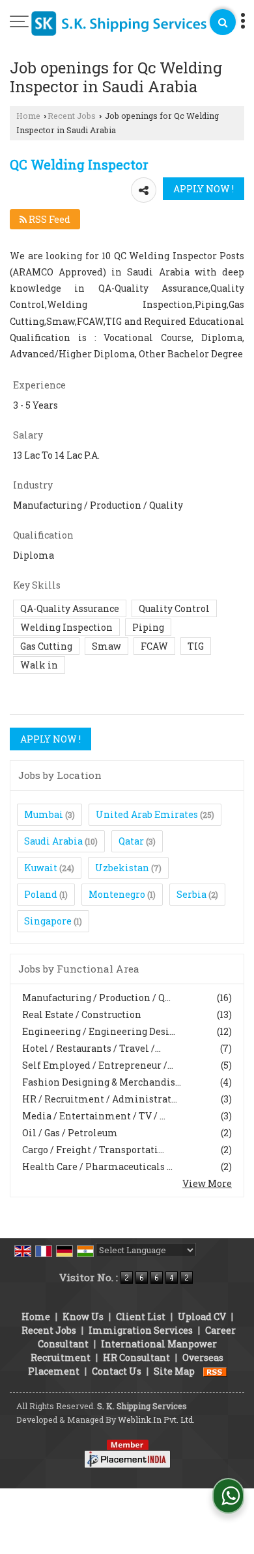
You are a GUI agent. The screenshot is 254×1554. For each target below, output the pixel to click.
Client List (140, 1316)
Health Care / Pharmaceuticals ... (97, 1166)
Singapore (48, 921)
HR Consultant (136, 1357)
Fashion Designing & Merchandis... (101, 1082)
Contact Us (116, 1371)
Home (28, 115)
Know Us (83, 1316)
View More (207, 1183)
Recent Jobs (72, 115)
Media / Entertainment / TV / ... (93, 1116)
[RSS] (215, 1371)
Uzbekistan (122, 867)
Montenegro (117, 894)
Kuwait (40, 867)
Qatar (131, 841)
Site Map (174, 1371)
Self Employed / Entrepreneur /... (97, 1065)
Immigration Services (141, 1330)
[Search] (223, 22)
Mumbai (43, 814)
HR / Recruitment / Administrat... (99, 1099)
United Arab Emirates (147, 814)
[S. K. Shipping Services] (119, 24)
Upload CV (202, 1316)
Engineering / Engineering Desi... (98, 1031)
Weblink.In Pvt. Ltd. (156, 1419)
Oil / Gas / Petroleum (70, 1133)
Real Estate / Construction (81, 1014)
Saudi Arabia (53, 841)
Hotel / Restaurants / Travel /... (91, 1048)
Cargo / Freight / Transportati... (93, 1149)
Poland (40, 894)
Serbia (191, 894)
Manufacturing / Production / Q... (96, 997)
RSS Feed (48, 219)
